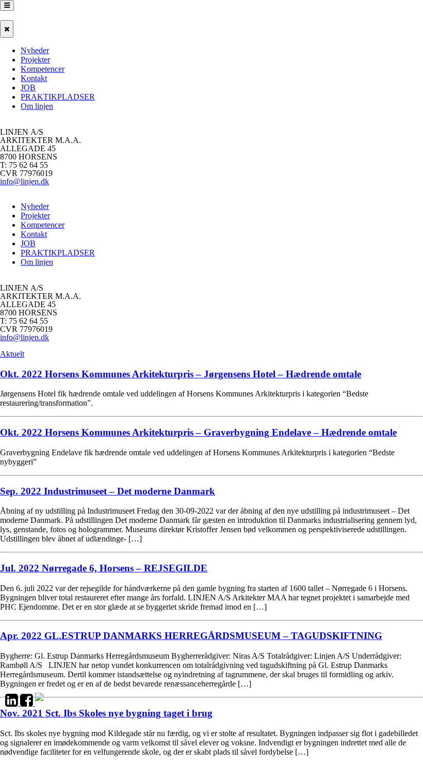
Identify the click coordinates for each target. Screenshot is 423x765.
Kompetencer (42, 69)
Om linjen (37, 106)
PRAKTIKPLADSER (58, 96)
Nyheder (35, 50)
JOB (28, 87)
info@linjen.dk (24, 181)
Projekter (35, 59)
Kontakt (34, 78)
